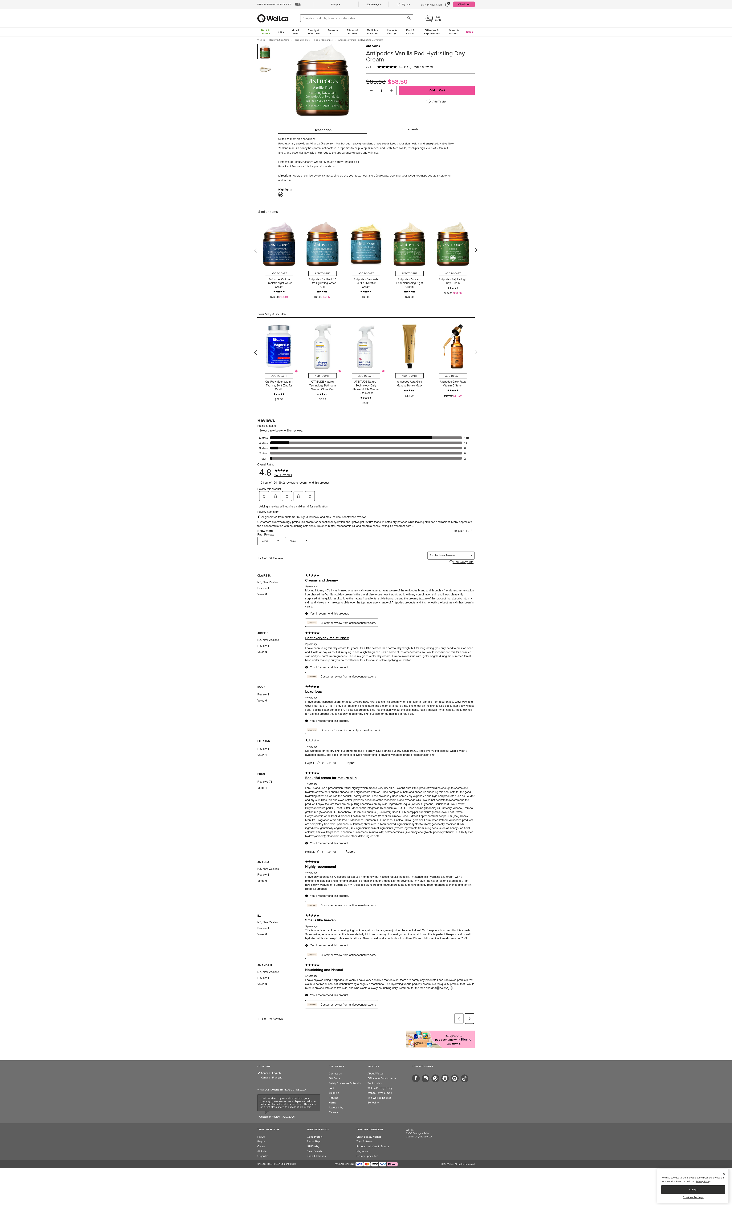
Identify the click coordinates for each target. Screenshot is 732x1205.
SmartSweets (314, 1151)
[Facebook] (416, 1078)
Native (261, 1137)
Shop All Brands (316, 1156)
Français (335, 4)
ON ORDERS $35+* (275, 4)
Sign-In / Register (431, 5)
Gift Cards (334, 1078)
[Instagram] (425, 1078)
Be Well (373, 1102)
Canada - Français (271, 1077)
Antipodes (373, 46)
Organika (262, 1156)
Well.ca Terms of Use (380, 1093)
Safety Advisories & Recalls (345, 1083)
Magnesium (363, 1151)
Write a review (423, 67)
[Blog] (445, 1078)
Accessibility (336, 1107)
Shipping (334, 1093)
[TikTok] (464, 1078)
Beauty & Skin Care (313, 32)
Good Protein (315, 1137)
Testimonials (375, 1083)
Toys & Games (364, 1141)
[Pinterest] (435, 1078)
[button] (371, 90)
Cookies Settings (693, 1197)
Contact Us (335, 1073)
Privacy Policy (703, 1181)
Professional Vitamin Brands (372, 1146)
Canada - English (271, 1073)
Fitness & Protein (352, 32)
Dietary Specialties (367, 1156)
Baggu (261, 1141)
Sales (469, 32)
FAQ (331, 1088)
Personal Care (333, 32)
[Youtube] (455, 1078)
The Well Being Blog (379, 1098)
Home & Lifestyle (392, 32)
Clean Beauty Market (368, 1137)
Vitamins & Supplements (432, 32)
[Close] (724, 1174)
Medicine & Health (372, 32)
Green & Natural (454, 32)
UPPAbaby (313, 1146)
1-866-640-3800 (287, 1163)
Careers (333, 1112)
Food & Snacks (410, 32)
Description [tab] (322, 129)
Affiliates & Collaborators (382, 1078)
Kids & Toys (295, 32)
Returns (333, 1098)
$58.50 (398, 81)
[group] (264, 51)
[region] (693, 1186)
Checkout (464, 4)
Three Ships (314, 1141)
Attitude (261, 1151)
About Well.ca (375, 1073)
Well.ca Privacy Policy (380, 1088)
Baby (281, 32)
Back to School (265, 32)
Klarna (332, 1102)
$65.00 (376, 81)
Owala (261, 1146)
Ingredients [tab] (410, 129)
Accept (693, 1189)
